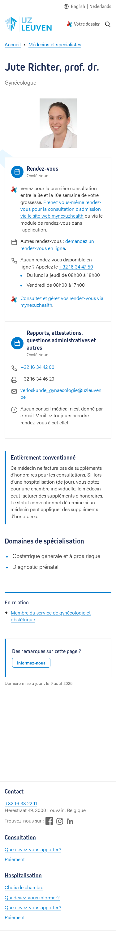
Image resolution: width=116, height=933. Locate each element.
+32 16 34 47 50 (76, 266)
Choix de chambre (24, 887)
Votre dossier (87, 24)
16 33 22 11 (26, 803)
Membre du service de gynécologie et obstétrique (51, 616)
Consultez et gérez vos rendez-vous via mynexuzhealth (61, 301)
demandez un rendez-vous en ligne (57, 244)
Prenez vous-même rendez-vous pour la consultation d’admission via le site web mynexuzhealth (60, 208)
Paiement (15, 859)
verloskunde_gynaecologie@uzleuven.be (61, 393)
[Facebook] (49, 821)
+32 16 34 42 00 (37, 366)
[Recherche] (108, 24)
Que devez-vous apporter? (33, 849)
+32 (10, 803)
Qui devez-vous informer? (32, 897)
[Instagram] (59, 821)
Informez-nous (31, 663)
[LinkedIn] (70, 821)
